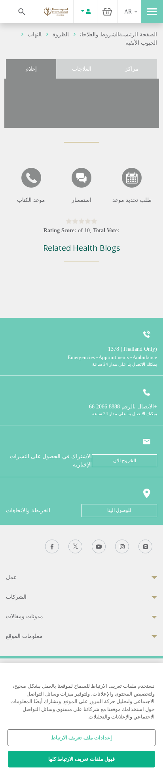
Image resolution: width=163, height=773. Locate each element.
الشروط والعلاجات (99, 35)
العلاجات (81, 69)
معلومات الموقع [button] (24, 636)
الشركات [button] (16, 597)
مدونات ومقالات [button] (24, 616)
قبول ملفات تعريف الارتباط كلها (81, 759)
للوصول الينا (119, 510)
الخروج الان (124, 460)
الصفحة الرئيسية (138, 35)
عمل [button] (11, 577)
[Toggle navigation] (152, 11)
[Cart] (107, 12)
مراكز (132, 69)
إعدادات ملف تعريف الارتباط (81, 738)
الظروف (61, 35)
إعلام (31, 69)
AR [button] (128, 12)
